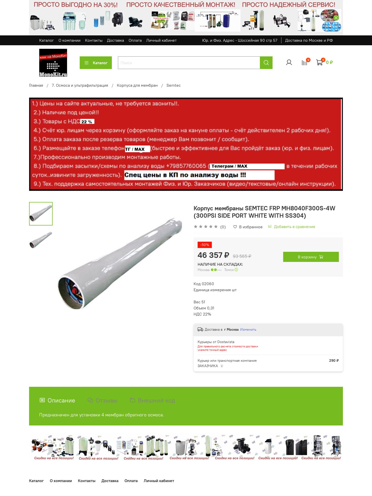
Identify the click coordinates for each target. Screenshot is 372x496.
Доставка (115, 40)
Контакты (93, 40)
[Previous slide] (65, 267)
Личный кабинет (161, 40)
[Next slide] (176, 267)
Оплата (135, 40)
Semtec (174, 85)
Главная (36, 85)
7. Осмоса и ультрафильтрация (80, 85)
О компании (69, 40)
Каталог (46, 40)
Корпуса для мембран (137, 85)
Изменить (248, 329)
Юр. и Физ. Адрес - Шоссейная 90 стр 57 (239, 40)
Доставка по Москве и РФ (309, 40)
